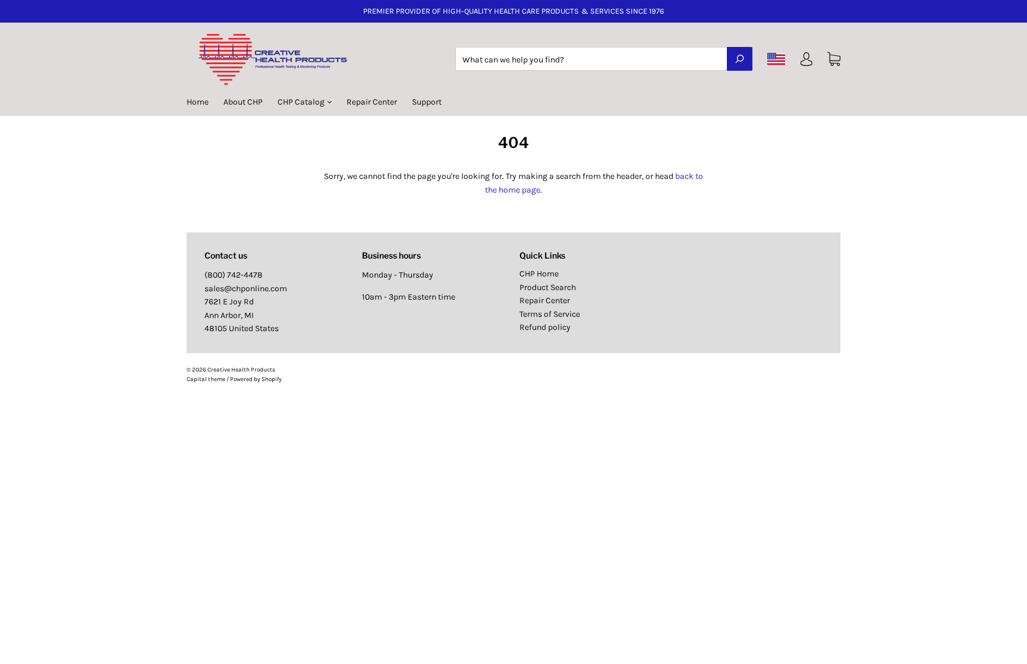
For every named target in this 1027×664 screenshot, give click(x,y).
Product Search (547, 287)
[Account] (806, 62)
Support (427, 102)
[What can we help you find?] (603, 60)
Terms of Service (549, 314)
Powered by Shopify (256, 379)
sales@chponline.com (245, 289)
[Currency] (776, 59)
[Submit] (739, 59)
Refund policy (545, 327)
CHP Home (539, 274)
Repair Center (371, 102)
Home (198, 102)
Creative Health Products (241, 369)
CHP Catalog (302, 102)
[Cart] (833, 59)
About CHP (243, 102)
